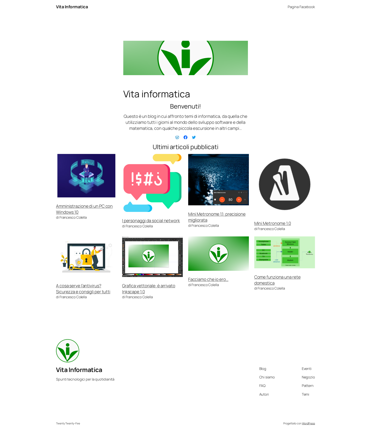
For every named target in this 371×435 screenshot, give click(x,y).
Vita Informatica (72, 7)
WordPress (308, 423)
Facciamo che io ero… (208, 279)
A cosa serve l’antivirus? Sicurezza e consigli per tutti (83, 289)
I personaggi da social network (151, 220)
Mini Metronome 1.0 (272, 223)
